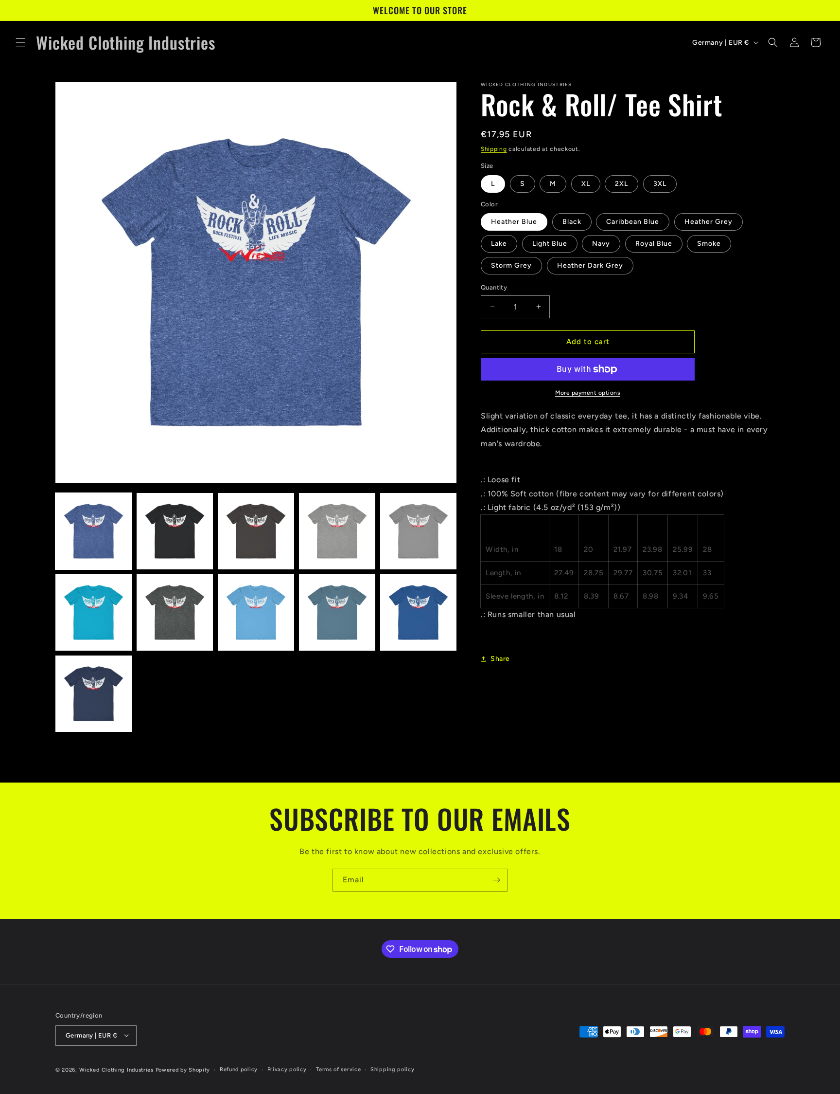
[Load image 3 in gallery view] (256, 531)
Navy (601, 243)
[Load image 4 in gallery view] (337, 531)
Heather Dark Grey (590, 265)
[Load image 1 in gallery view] (93, 531)
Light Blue (549, 243)
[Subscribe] (496, 880)
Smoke (709, 243)
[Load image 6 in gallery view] (93, 612)
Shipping (494, 149)
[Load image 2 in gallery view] (175, 531)
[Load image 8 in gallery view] (256, 612)
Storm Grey (511, 265)
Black (571, 222)
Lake (499, 243)
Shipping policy (392, 1069)
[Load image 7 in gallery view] (175, 612)
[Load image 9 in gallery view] (337, 612)
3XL (659, 184)
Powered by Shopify (183, 1069)
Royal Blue (653, 243)
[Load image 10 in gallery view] (418, 612)
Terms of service (338, 1069)
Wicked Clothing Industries (116, 1069)
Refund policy (239, 1069)
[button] (20, 42)
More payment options (587, 392)
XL (585, 184)
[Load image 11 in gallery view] (93, 694)
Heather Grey (708, 222)
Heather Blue (514, 222)
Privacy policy (287, 1069)
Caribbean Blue (632, 222)
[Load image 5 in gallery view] (418, 531)
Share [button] (500, 659)
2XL (621, 184)
